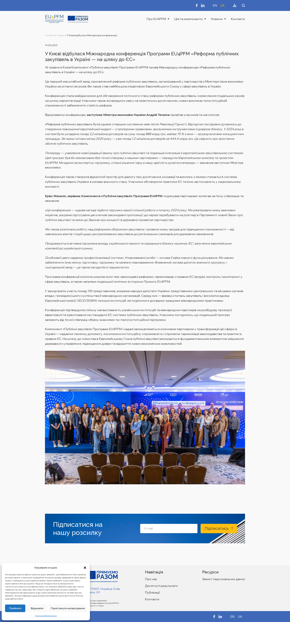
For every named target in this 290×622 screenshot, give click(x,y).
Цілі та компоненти (188, 19)
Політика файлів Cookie (46, 616)
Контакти (238, 19)
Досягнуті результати (161, 586)
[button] (85, 567)
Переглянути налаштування (68, 608)
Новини (217, 19)
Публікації (152, 592)
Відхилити (37, 608)
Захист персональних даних (223, 579)
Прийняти (15, 608)
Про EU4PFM (156, 19)
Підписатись (217, 528)
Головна (49, 35)
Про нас (151, 579)
